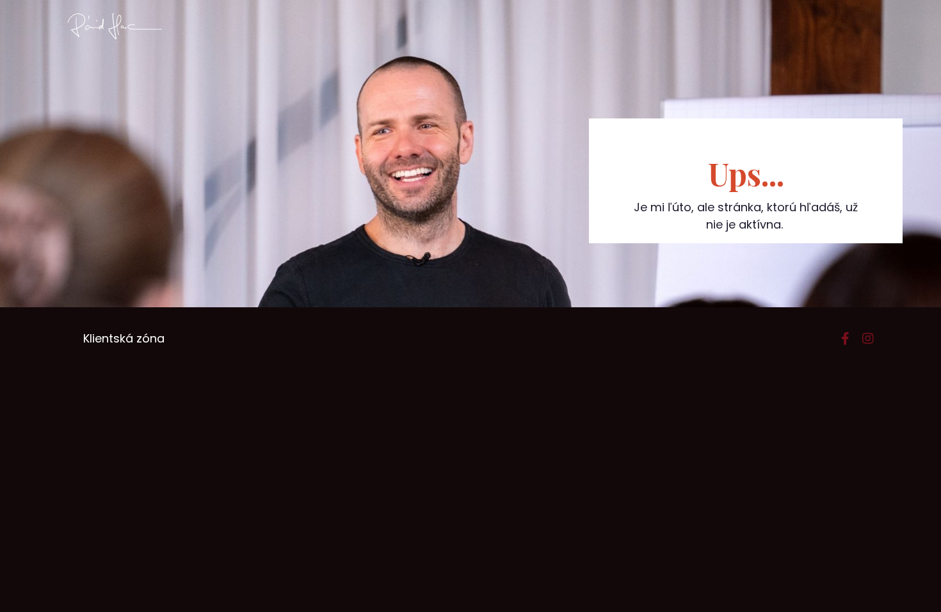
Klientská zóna (124, 338)
